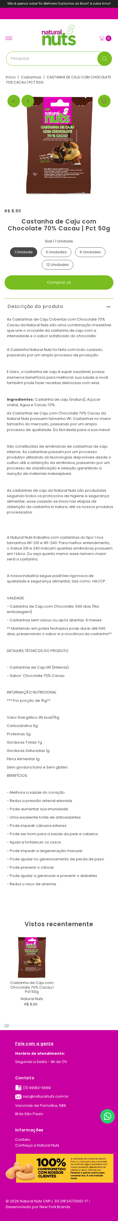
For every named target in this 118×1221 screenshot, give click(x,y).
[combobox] (59, 59)
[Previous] (13, 101)
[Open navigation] (9, 38)
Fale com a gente (34, 1044)
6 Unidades (90, 252)
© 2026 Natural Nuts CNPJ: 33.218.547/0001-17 (47, 1201)
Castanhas (31, 77)
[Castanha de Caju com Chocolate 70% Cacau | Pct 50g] (32, 958)
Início (10, 77)
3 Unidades (56, 252)
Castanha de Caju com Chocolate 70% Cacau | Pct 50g (32, 987)
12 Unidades (57, 264)
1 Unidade (24, 252)
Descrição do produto (35, 306)
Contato (24, 1078)
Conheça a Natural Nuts (37, 1145)
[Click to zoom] (104, 101)
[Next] (27, 101)
